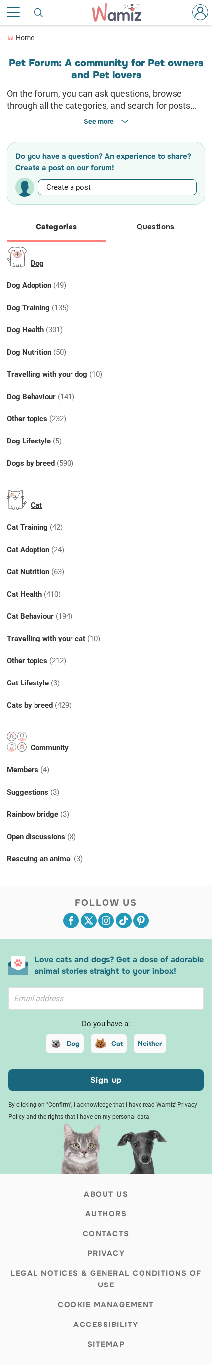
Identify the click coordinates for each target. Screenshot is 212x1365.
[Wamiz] (121, 12)
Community (50, 747)
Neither (150, 1043)
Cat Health (34, 594)
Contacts (106, 1234)
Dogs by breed (40, 463)
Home (25, 37)
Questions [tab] (155, 227)
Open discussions (41, 836)
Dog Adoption (36, 285)
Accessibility (106, 1324)
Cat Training (35, 527)
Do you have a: (106, 1023)
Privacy (106, 1253)
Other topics (36, 418)
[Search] (39, 12)
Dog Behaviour (40, 396)
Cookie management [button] (106, 1305)
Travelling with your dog (54, 374)
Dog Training (38, 307)
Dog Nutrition (36, 352)
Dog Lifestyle (34, 441)
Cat (36, 505)
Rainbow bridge (38, 814)
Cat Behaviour (39, 616)
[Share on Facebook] (71, 920)
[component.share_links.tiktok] (124, 920)
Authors (106, 1214)
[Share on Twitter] (89, 920)
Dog (37, 263)
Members (28, 769)
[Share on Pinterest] (141, 920)
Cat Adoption (35, 549)
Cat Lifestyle (33, 683)
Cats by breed (39, 705)
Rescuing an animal (45, 858)
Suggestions (33, 792)
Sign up (106, 1080)
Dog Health (35, 329)
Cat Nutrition (35, 571)
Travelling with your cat (53, 638)
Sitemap (106, 1344)
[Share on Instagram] (106, 920)
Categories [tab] (56, 227)
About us (106, 1194)
